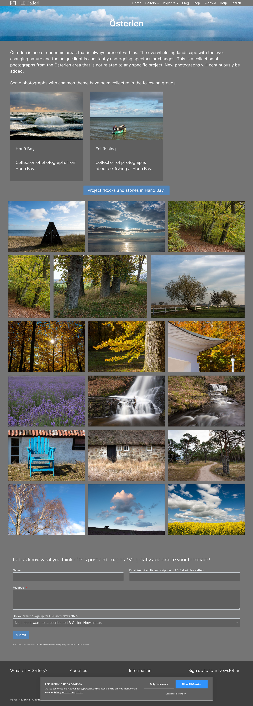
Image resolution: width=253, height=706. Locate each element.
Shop (196, 3)
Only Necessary (159, 684)
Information (140, 670)
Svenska (210, 3)
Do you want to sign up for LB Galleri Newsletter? (45, 616)
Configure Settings (175, 693)
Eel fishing (106, 148)
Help (223, 3)
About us (78, 670)
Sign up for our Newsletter (214, 670)
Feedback (20, 587)
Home (136, 3)
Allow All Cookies (192, 684)
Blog (185, 3)
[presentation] (46, 116)
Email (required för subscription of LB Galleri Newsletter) (166, 570)
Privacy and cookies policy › (68, 692)
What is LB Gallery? (28, 670)
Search (236, 3)
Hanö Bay (25, 148)
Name (16, 570)
